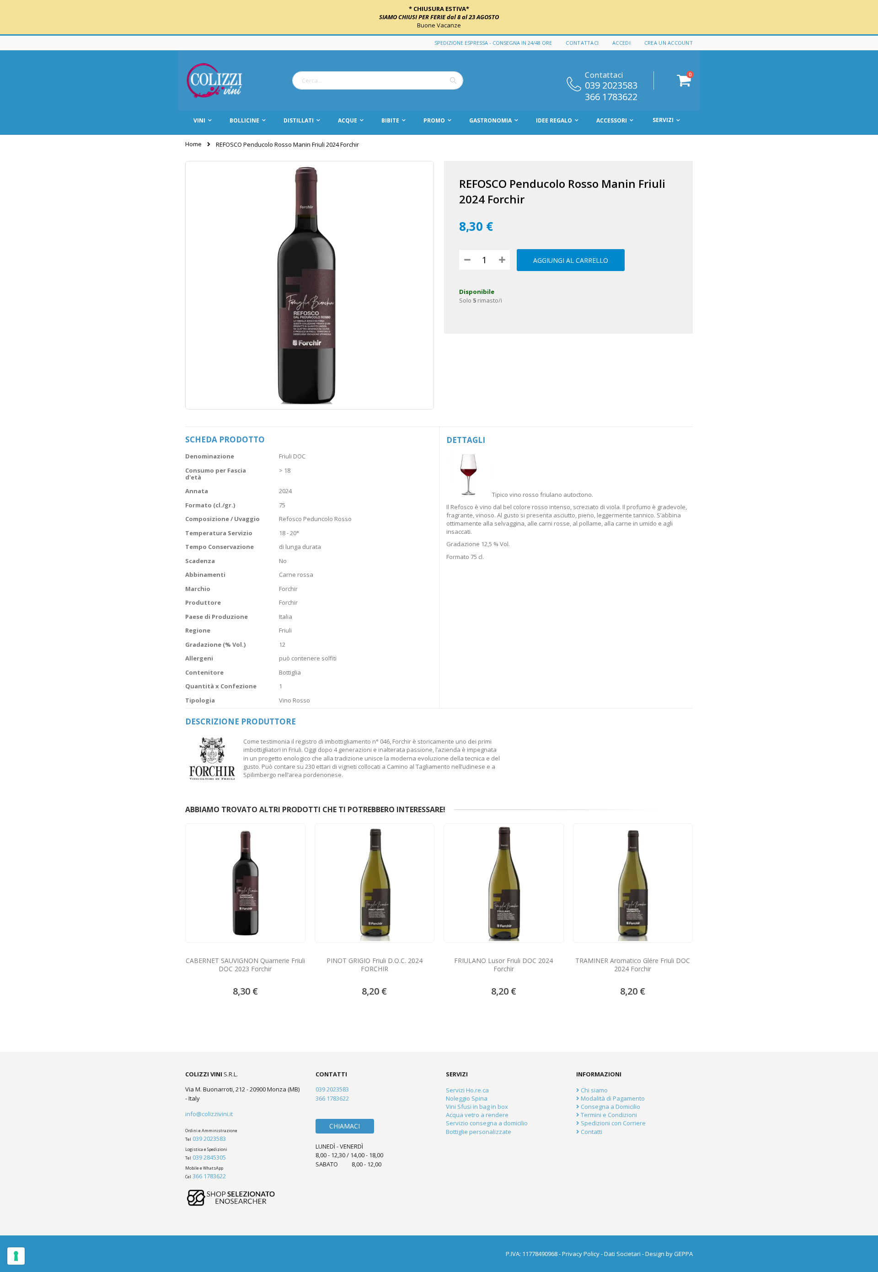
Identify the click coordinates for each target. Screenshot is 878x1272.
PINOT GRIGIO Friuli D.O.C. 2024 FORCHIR (375, 965)
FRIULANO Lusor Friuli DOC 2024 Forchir (503, 965)
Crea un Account (668, 42)
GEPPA (683, 1254)
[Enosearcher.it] (231, 1210)
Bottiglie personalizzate (478, 1132)
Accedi (621, 42)
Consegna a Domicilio (609, 1106)
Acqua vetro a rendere (477, 1115)
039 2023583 (611, 84)
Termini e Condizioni (608, 1115)
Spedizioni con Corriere (612, 1123)
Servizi (663, 120)
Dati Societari (622, 1254)
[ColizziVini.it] (224, 80)
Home (193, 144)
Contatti (590, 1132)
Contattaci (582, 42)
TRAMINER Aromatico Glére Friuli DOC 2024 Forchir (632, 965)
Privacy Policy (581, 1254)
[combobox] (377, 80)
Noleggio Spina (466, 1098)
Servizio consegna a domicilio (487, 1123)
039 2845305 (209, 1157)
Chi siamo (593, 1090)
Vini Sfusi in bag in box (477, 1106)
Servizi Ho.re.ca (467, 1090)
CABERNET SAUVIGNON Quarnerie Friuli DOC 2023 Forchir (245, 965)
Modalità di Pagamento (612, 1098)
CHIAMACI (344, 1126)
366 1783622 (611, 95)
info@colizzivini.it (209, 1114)
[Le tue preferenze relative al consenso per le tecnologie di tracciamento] (16, 1256)
